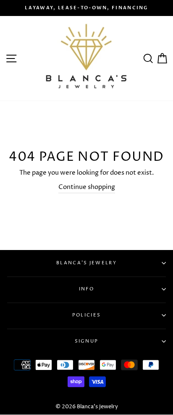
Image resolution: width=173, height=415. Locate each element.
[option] (86, 8)
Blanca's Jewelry (86, 263)
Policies (86, 315)
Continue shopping (86, 187)
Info (86, 289)
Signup (87, 341)
